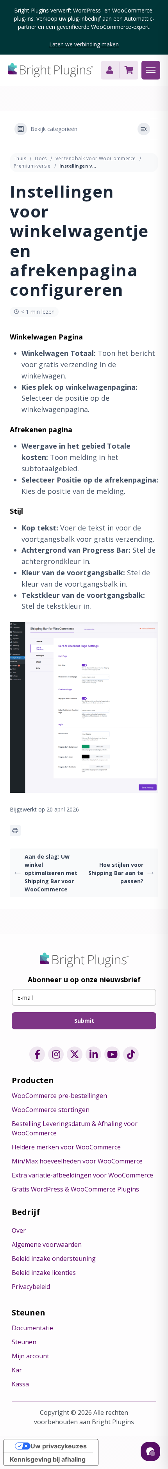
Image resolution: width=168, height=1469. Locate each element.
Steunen (24, 1342)
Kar (17, 1370)
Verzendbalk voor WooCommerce (95, 158)
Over (19, 1230)
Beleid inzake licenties (44, 1272)
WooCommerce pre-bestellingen (59, 1095)
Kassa (20, 1384)
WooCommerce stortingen (50, 1109)
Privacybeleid (31, 1286)
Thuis (20, 158)
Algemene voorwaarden (47, 1244)
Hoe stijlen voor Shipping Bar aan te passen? (115, 873)
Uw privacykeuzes (58, 1446)
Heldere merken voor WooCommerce (66, 1147)
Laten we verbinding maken (84, 44)
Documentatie (32, 1328)
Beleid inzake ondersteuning (54, 1258)
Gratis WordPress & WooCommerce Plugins (75, 1189)
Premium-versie (32, 166)
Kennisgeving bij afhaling (48, 1459)
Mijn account (30, 1356)
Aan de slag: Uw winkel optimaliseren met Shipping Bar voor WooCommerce (51, 873)
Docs (41, 158)
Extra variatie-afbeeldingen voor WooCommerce (82, 1175)
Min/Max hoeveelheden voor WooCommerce (77, 1161)
